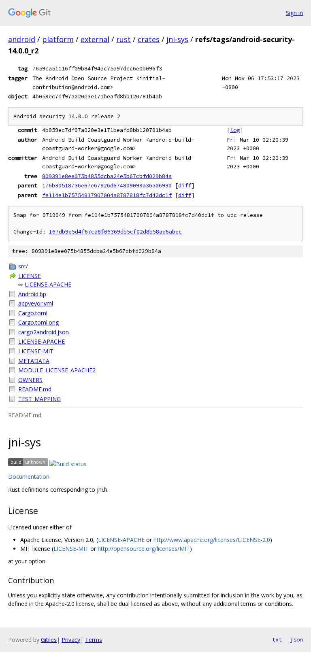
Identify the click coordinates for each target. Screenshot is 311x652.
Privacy (71, 640)
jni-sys (177, 39)
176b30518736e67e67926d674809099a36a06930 (107, 185)
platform (58, 39)
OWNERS (30, 380)
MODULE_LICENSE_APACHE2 (57, 370)
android (21, 39)
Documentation (28, 476)
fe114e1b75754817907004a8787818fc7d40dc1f (107, 195)
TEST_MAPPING (39, 399)
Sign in (294, 13)
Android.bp (32, 294)
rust (123, 39)
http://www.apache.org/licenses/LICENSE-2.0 (211, 540)
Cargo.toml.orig (38, 322)
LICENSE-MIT (35, 351)
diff (184, 185)
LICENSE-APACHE (48, 284)
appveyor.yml (35, 303)
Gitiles (49, 640)
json (296, 639)
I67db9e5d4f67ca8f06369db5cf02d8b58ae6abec (115, 231)
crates (149, 39)
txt (277, 639)
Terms (93, 640)
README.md (34, 389)
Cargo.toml (32, 313)
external (95, 39)
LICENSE (29, 276)
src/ (23, 266)
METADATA (33, 361)
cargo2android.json (43, 332)
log (235, 130)
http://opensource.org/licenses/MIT (144, 548)
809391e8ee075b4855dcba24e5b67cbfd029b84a (107, 176)
